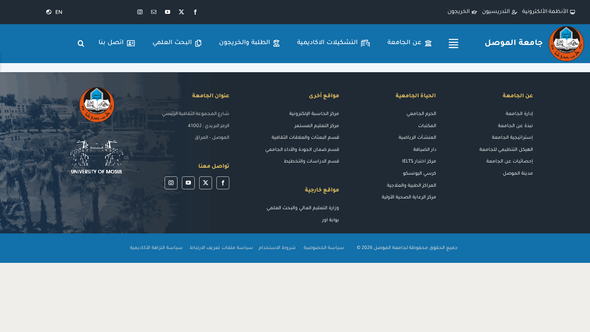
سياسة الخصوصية (325, 248)
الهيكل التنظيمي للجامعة (506, 150)
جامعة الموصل (513, 43)
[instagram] (140, 12)
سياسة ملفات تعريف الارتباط (221, 248)
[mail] (153, 12)
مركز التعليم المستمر (317, 126)
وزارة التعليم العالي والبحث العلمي (302, 208)
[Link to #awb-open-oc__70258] (453, 43)
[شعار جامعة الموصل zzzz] (566, 27)
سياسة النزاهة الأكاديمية (156, 248)
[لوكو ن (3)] (97, 136)
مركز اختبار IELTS (419, 161)
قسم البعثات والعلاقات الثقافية (305, 137)
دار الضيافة (424, 150)
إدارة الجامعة (519, 114)
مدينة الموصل (518, 173)
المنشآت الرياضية (417, 137)
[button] (81, 43)
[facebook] (195, 12)
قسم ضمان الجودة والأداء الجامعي (302, 150)
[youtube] (167, 12)
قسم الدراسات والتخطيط (311, 161)
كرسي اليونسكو (419, 173)
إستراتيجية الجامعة (512, 137)
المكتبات (427, 126)
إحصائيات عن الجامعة (509, 161)
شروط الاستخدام (277, 248)
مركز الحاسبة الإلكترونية (314, 114)
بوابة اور (330, 220)
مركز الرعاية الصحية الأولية (409, 197)
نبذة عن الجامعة (515, 126)
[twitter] (181, 12)
